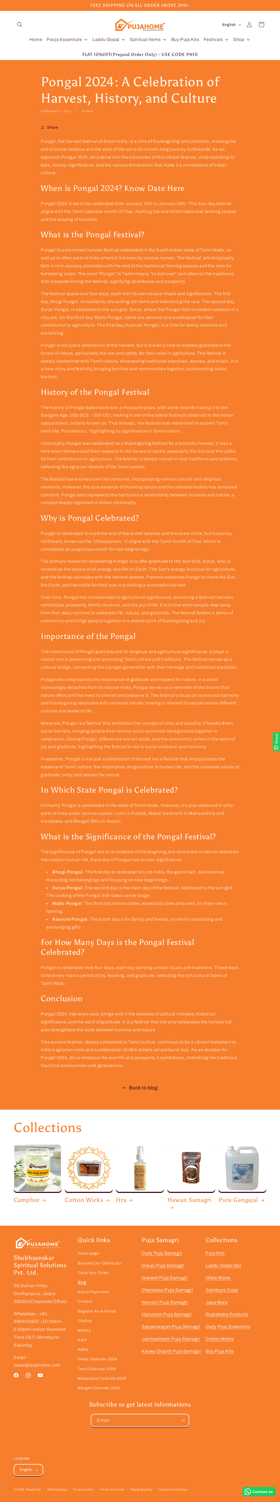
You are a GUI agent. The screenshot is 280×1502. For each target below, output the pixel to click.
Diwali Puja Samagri (163, 1265)
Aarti (82, 1340)
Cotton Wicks (84, 1200)
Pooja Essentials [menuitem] (64, 39)
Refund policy (57, 1489)
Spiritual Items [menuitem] (145, 39)
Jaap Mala (217, 1302)
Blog (82, 1282)
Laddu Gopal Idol (223, 1265)
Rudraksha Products (227, 1314)
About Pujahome (93, 1292)
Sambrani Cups (222, 1290)
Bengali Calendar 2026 (99, 1388)
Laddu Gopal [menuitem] (105, 39)
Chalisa (85, 1321)
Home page (88, 1253)
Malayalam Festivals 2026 (102, 1378)
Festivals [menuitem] (213, 39)
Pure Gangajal (238, 1200)
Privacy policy (83, 1489)
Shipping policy (141, 1489)
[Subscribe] (183, 1420)
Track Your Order (93, 1273)
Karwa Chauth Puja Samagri (171, 1351)
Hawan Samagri (189, 1200)
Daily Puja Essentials (228, 1326)
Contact (85, 1301)
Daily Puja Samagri (162, 1253)
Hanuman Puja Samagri (167, 1314)
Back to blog (143, 1088)
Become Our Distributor (100, 1263)
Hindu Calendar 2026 (97, 1359)
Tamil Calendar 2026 (97, 1369)
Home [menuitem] (36, 39)
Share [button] (52, 127)
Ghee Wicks (218, 1277)
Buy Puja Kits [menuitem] (185, 39)
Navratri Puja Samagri (165, 1302)
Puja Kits (215, 1253)
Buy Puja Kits (220, 1351)
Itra (121, 1200)
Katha (83, 1349)
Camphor (27, 1200)
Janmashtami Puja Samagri (171, 1339)
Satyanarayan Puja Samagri (171, 1326)
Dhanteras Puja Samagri (167, 1290)
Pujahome (33, 1489)
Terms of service (112, 1489)
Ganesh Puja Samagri (165, 1277)
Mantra (84, 1330)
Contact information (172, 1489)
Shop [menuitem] (238, 39)
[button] (20, 25)
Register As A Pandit (97, 1311)
